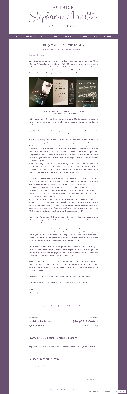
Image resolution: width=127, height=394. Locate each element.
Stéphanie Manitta (50, 49)
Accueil (18, 37)
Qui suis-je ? (30, 37)
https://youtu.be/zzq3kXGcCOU (64, 113)
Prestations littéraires (50, 37)
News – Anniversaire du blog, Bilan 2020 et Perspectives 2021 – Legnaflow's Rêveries (64, 347)
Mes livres (69, 37)
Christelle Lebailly (45, 73)
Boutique (107, 37)
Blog (96, 37)
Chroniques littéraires (77, 49)
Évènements (83, 37)
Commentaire (91, 379)
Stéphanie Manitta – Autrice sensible (62, 390)
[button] (41, 92)
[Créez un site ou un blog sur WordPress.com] (76, 390)
